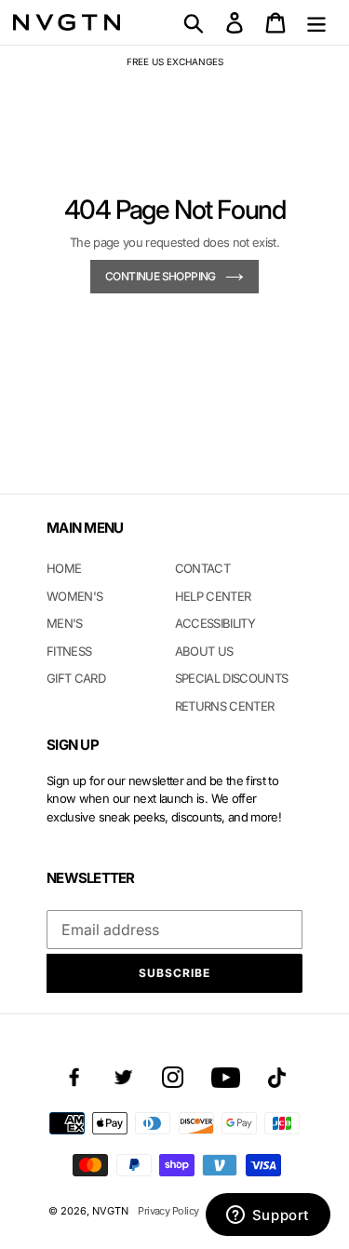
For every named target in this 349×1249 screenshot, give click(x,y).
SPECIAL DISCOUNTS (232, 678)
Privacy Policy (168, 1210)
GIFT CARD (76, 678)
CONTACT (202, 568)
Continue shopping (160, 276)
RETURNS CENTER (225, 706)
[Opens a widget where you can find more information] (267, 1216)
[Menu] (316, 22)
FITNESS (69, 651)
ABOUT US (204, 651)
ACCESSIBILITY (215, 623)
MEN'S (65, 623)
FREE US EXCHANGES (175, 61)
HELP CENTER (213, 596)
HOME (64, 568)
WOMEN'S (74, 596)
